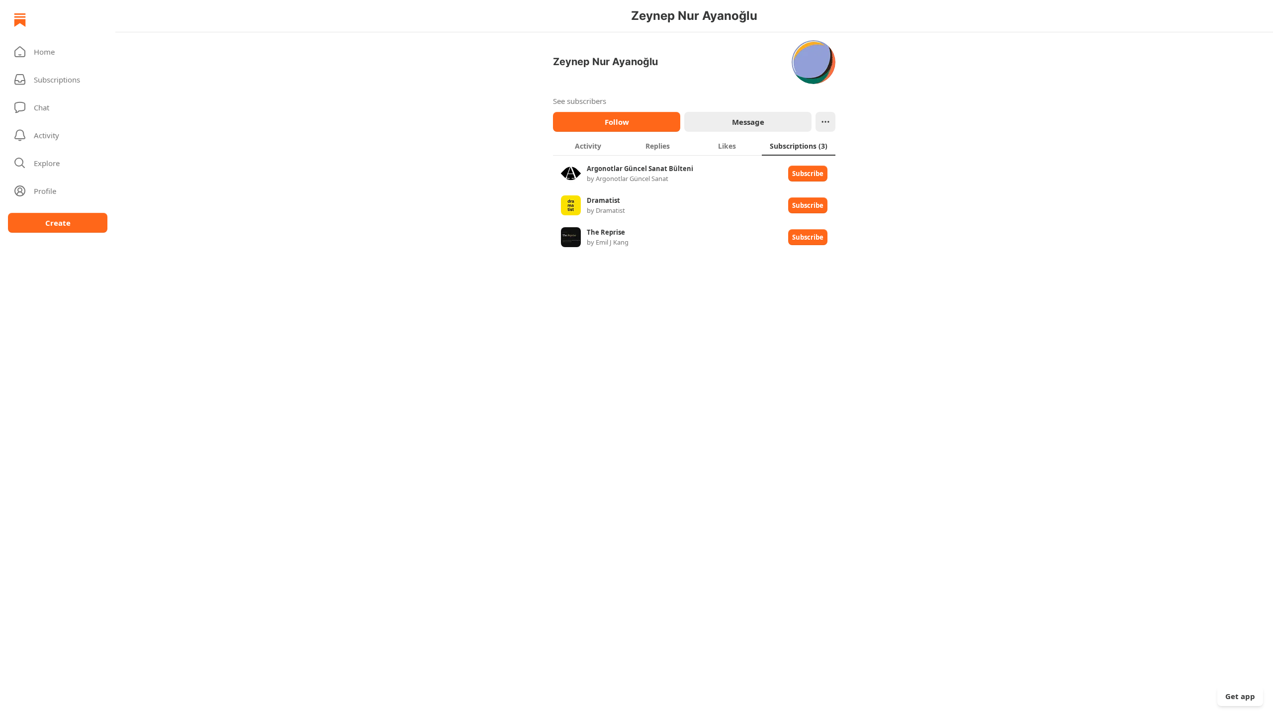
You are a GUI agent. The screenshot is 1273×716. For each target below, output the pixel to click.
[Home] (20, 20)
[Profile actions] (825, 122)
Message (748, 122)
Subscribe (807, 173)
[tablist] (694, 146)
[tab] (588, 146)
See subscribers (579, 101)
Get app (1240, 696)
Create (58, 223)
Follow (617, 122)
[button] (57, 52)
